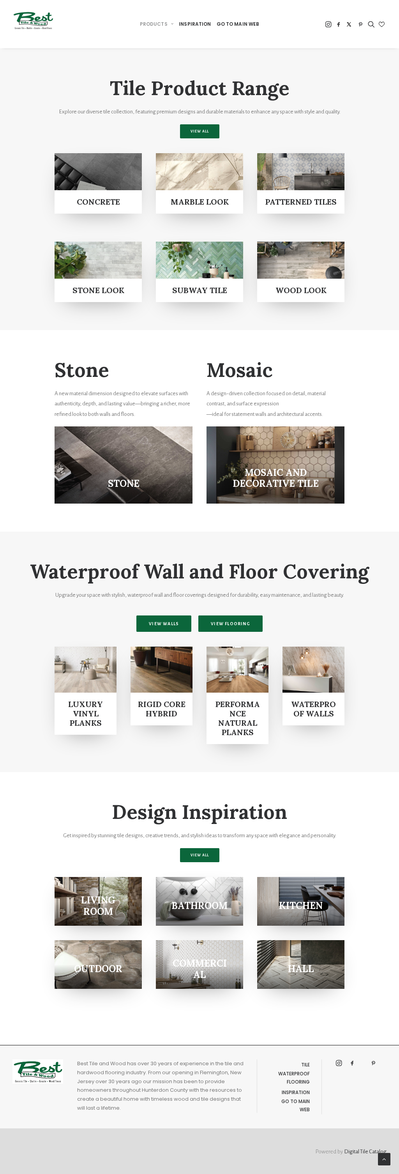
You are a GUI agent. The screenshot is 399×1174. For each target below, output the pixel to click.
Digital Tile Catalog (365, 1152)
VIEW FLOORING (230, 623)
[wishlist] (382, 24)
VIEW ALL (200, 131)
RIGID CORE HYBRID (161, 708)
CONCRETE (98, 202)
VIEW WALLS (164, 623)
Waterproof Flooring (294, 1077)
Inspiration (296, 1092)
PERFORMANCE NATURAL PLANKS (237, 718)
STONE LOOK (98, 290)
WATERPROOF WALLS (313, 708)
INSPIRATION (195, 24)
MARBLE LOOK (200, 202)
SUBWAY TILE (199, 290)
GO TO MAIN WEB (238, 24)
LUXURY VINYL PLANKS (85, 713)
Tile (305, 1064)
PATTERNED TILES (301, 202)
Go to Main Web (295, 1105)
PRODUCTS (154, 24)
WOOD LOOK (301, 290)
